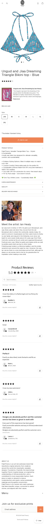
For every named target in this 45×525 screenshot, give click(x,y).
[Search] (7, 3)
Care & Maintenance (9, 182)
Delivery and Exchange (9, 191)
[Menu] (2, 3)
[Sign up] (40, 509)
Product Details (7, 148)
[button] (35, 272)
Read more (16, 99)
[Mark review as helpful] (39, 307)
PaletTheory (25, 515)
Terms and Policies (22, 519)
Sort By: (31, 285)
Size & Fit (5, 187)
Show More (6, 432)
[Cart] (42, 3)
